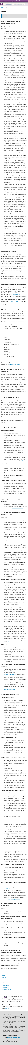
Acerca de (8, 1008)
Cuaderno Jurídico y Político (13, 1037)
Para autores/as (5, 987)
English (3, 975)
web (13, 449)
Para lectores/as (5, 985)
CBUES (23, 998)
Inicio (2, 7)
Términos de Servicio (17, 294)
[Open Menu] (1, 4)
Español (4, 977)
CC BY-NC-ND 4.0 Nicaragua (14, 1029)
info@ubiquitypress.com (14, 364)
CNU (16, 998)
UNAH (19, 998)
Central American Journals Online (11, 1)
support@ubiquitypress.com (10, 674)
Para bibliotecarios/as (6, 989)
